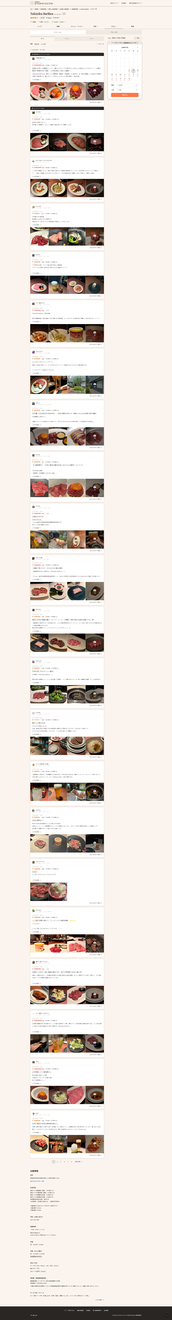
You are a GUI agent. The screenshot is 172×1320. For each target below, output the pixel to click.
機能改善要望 (80, 1310)
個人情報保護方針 (97, 1310)
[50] (95, 99)
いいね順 (43, 44)
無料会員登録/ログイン (135, 3)
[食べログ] (33, 1315)
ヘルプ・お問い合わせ (69, 1310)
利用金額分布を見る (36, 1256)
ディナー (67, 38)
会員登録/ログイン (128, 42)
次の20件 (77, 1162)
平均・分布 (114, 32)
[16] (95, 150)
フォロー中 (100, 44)
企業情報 (106, 1310)
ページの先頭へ (167, 1316)
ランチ (91, 38)
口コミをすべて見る (95, 102)
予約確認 (123, 3)
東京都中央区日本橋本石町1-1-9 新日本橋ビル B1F (44, 1178)
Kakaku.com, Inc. (123, 1315)
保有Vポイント (114, 3)
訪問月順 (36, 44)
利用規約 (88, 1310)
